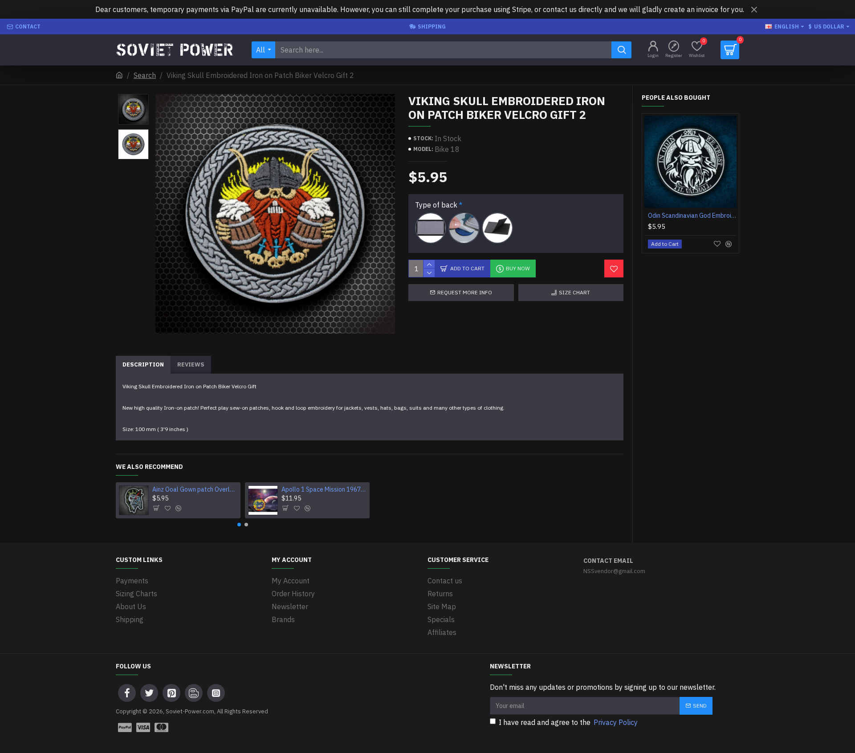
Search (145, 75)
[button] (239, 524)
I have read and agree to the (568, 722)
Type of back (436, 204)
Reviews (190, 364)
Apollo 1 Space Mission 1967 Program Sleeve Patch (324, 489)
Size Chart (574, 292)
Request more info (464, 292)
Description (143, 364)
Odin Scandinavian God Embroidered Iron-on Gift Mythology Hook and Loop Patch (692, 216)
